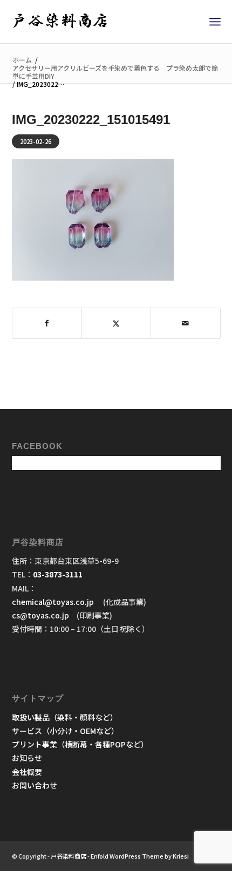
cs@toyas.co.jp (40, 615)
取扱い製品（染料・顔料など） (65, 717)
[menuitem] (215, 22)
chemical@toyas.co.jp (53, 601)
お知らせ (27, 757)
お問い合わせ (34, 785)
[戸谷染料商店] (95, 21)
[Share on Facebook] (46, 323)
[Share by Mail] (185, 323)
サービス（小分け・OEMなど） (65, 730)
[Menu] (215, 22)
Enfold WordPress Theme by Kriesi (140, 856)
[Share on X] (116, 323)
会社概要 (27, 771)
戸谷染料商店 (68, 856)
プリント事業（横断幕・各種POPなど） (80, 744)
